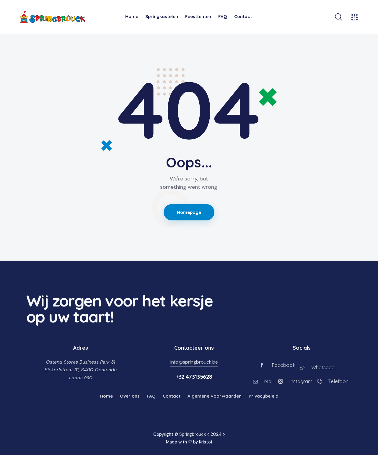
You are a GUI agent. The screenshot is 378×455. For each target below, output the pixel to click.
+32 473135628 (194, 376)
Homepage (189, 212)
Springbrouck (192, 434)
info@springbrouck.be (194, 362)
